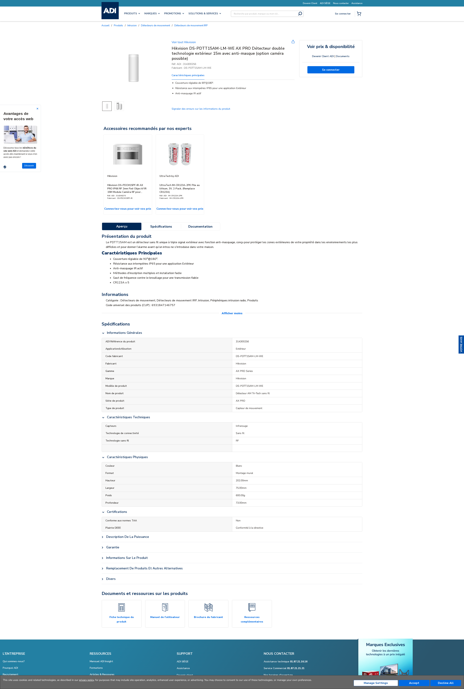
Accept (414, 683)
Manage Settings (376, 683)
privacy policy (86, 680)
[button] (461, 344)
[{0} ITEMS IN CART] (360, 14)
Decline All (446, 683)
